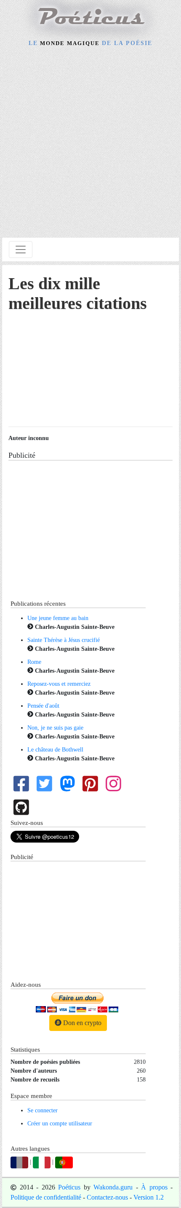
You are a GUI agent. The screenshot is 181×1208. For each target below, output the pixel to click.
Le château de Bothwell (55, 749)
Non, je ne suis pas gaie (55, 728)
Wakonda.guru (113, 1187)
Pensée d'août (43, 706)
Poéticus (69, 1187)
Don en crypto (81, 1022)
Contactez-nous (107, 1197)
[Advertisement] (90, 143)
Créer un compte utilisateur (59, 1123)
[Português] (64, 1162)
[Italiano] (42, 1162)
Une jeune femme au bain (57, 618)
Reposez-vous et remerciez (58, 684)
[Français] (19, 1162)
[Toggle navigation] (20, 249)
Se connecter (42, 1110)
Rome (34, 662)
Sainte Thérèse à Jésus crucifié (63, 640)
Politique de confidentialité (46, 1197)
